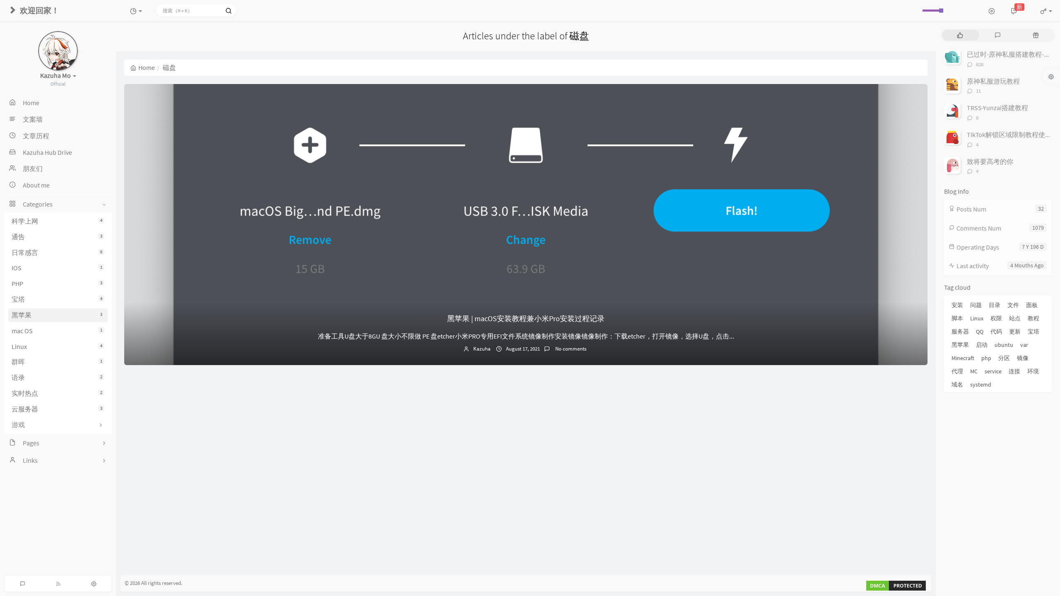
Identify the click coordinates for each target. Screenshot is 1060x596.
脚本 (957, 318)
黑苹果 (57, 315)
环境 (1033, 371)
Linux (57, 346)
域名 (957, 384)
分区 (1004, 358)
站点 (1015, 318)
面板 (1032, 305)
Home (146, 67)
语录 (57, 377)
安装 (957, 305)
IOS (57, 268)
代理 (957, 371)
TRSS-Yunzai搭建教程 (997, 107)
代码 (996, 331)
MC (974, 371)
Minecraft (963, 358)
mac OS (57, 331)
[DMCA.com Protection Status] (896, 585)
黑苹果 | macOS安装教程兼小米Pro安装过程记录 (526, 318)
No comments (570, 348)
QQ (979, 331)
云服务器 (57, 409)
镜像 (1023, 358)
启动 (982, 344)
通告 (57, 237)
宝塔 (57, 299)
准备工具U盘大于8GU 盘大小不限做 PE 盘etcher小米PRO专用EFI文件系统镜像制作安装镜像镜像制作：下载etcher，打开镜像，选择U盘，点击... (526, 336)
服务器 (960, 331)
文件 (1013, 305)
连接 (1014, 371)
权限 (996, 318)
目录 (994, 305)
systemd (980, 384)
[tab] (960, 35)
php (986, 358)
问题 (976, 305)
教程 (1033, 318)
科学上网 (57, 221)
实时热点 (57, 393)
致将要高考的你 (990, 161)
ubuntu (1004, 344)
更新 (1015, 331)
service (993, 371)
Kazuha (482, 348)
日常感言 (57, 252)
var (1024, 344)
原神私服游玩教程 (993, 81)
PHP (57, 283)
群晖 (57, 362)
